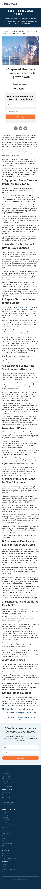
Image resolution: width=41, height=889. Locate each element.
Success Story (6, 853)
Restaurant (5, 817)
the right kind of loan (25, 668)
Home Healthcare (7, 820)
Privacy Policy (25, 880)
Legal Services (6, 833)
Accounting (5, 827)
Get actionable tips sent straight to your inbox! (20, 97)
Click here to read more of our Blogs (18, 709)
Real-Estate (5, 838)
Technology (5, 815)
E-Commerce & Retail (8, 812)
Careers (4, 784)
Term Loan (5, 795)
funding (35, 146)
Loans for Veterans (7, 800)
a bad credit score (25, 307)
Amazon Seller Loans (8, 805)
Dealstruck (5, 31)
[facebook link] (19, 883)
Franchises (5, 822)
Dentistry (4, 836)
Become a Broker (7, 786)
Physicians (5, 841)
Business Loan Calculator (9, 858)
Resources (14, 31)
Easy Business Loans (7, 792)
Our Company (6, 774)
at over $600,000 (16, 137)
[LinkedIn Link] (24, 883)
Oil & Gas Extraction (7, 843)
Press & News (6, 779)
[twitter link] (21, 883)
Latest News (5, 781)
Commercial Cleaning (8, 825)
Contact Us (5, 864)
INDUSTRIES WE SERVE (8, 809)
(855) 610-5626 (6, 867)
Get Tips (20, 117)
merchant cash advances (24, 322)
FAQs (3, 872)
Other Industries (6, 846)
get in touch (10, 699)
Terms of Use (16, 880)
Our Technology (6, 776)
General (21, 31)
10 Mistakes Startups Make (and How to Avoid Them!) (20, 719)
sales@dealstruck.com (8, 869)
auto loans (25, 237)
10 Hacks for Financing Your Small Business (21, 713)
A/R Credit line (6, 797)
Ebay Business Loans (8, 802)
